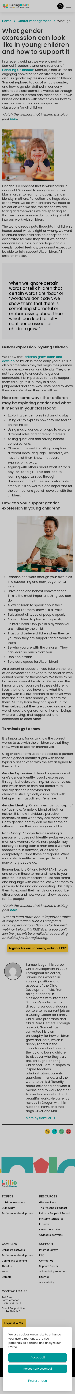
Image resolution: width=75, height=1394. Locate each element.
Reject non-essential (37, 1369)
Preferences (37, 1380)
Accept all (38, 1357)
